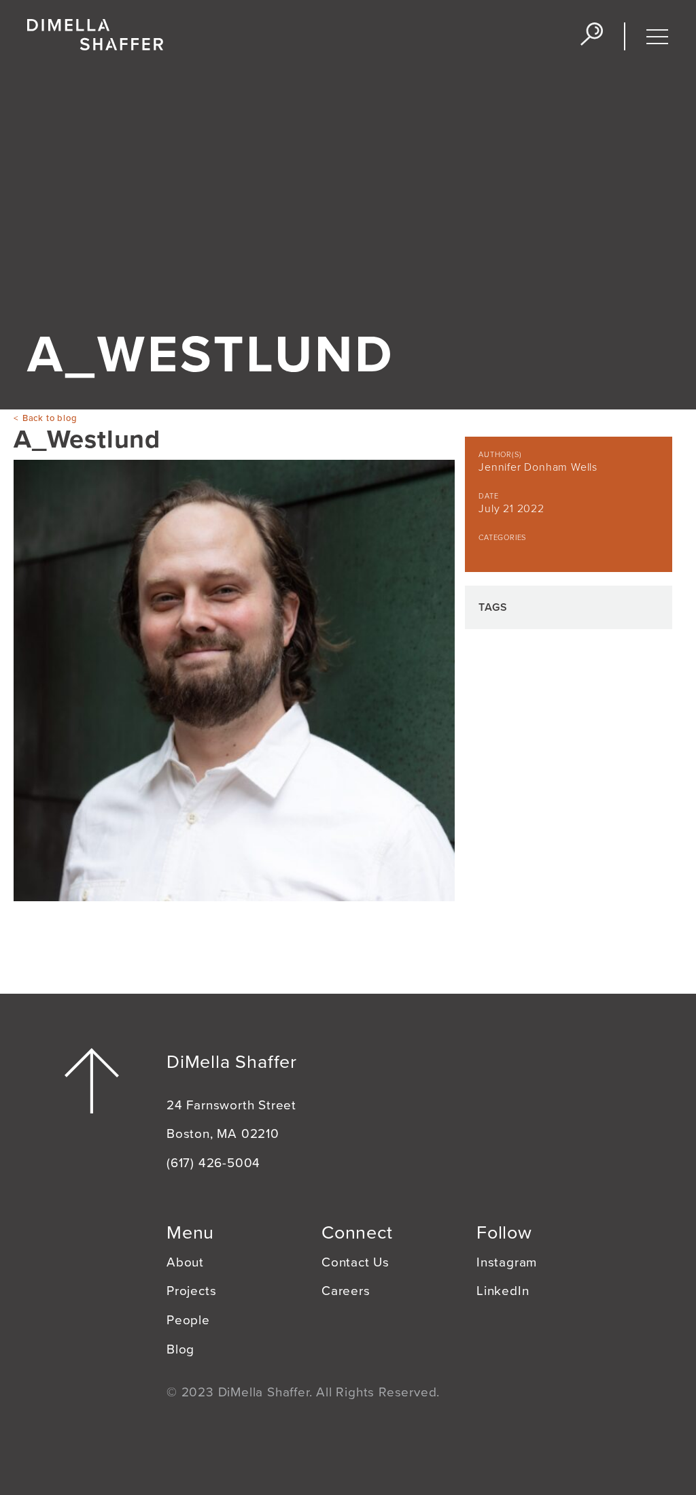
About (185, 1262)
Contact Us (355, 1262)
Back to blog (49, 418)
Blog (180, 1349)
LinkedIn (502, 1290)
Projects (191, 1290)
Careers (345, 1290)
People (188, 1320)
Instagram (506, 1262)
